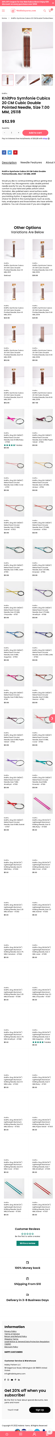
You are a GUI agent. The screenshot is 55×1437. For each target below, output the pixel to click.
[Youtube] (19, 1380)
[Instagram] (8, 1380)
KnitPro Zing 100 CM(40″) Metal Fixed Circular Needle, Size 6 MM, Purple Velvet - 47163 (14, 738)
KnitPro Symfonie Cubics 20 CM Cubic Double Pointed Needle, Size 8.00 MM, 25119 (42, 396)
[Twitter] (10, 152)
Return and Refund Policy (15, 1336)
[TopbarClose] (53, 3)
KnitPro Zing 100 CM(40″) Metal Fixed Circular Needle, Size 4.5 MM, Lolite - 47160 (42, 653)
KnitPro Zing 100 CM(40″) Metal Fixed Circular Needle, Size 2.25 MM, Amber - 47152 (42, 483)
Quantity (5, 128)
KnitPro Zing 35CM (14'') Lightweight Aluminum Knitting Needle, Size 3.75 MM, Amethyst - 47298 (14, 1035)
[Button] (44, 11)
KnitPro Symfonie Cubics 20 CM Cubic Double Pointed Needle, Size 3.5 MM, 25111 (14, 268)
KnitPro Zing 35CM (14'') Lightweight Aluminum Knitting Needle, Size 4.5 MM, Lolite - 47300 (13, 1080)
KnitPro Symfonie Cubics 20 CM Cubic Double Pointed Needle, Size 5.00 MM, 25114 (42, 311)
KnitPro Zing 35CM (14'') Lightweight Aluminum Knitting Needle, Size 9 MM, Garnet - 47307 (41, 1208)
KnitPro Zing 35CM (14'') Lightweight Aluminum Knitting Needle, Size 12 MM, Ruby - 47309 (13, 865)
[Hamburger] (4, 11)
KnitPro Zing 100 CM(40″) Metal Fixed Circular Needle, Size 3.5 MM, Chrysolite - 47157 (13, 611)
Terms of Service (12, 1334)
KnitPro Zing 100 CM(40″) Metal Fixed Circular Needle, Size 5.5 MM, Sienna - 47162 (42, 696)
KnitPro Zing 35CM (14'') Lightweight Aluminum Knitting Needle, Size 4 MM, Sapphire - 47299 (41, 1035)
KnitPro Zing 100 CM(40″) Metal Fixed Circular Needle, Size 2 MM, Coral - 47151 (13, 483)
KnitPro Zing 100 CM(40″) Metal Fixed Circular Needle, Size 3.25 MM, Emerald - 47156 (42, 568)
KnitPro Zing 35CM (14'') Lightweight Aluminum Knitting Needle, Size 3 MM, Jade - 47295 (41, 950)
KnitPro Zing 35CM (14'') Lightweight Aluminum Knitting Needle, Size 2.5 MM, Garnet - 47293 (41, 908)
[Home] (7, 1434)
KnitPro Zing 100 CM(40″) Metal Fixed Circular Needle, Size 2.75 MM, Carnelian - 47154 (42, 526)
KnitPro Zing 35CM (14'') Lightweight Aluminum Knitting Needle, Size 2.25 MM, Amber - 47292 (13, 908)
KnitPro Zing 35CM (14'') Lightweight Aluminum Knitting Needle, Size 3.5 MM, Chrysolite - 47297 (41, 993)
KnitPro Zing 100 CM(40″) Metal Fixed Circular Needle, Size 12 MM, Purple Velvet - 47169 (42, 438)
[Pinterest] (15, 152)
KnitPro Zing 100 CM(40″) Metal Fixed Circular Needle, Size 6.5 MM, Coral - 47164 (42, 738)
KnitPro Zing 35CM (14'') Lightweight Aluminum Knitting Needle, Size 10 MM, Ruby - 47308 (41, 823)
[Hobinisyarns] (23, 11)
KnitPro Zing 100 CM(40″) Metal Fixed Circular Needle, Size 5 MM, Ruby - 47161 (14, 696)
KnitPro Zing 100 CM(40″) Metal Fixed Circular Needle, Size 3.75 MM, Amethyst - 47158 (42, 611)
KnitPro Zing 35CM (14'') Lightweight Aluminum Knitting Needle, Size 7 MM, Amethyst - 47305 (41, 1165)
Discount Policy (11, 1347)
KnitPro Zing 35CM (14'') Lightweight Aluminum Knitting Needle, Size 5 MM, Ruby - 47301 (41, 1080)
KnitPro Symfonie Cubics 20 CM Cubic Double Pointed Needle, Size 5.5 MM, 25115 (14, 353)
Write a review (27, 1243)
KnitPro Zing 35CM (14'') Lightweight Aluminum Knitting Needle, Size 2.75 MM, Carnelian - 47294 (13, 950)
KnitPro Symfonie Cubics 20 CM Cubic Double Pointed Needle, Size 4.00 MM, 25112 (42, 268)
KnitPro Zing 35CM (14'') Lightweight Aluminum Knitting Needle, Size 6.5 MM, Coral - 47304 (13, 1165)
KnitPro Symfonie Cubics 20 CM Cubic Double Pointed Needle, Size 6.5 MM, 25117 (14, 396)
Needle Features (31, 162)
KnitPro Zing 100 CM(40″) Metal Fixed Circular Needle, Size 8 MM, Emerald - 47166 (42, 780)
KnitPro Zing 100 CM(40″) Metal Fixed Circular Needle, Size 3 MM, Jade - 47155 (14, 568)
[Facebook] (4, 152)
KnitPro (4, 93)
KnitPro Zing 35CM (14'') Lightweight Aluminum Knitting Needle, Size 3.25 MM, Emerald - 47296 (14, 993)
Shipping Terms (11, 1339)
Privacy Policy (10, 1331)
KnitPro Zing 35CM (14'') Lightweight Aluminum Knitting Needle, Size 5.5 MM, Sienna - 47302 (13, 1123)
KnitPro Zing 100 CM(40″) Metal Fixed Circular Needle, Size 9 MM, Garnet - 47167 (14, 823)
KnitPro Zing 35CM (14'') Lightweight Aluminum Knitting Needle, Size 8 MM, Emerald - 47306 (13, 1208)
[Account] (34, 1434)
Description (9, 162)
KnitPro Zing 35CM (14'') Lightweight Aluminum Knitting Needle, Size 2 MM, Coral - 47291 (41, 865)
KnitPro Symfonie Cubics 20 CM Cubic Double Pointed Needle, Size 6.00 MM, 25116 (42, 353)
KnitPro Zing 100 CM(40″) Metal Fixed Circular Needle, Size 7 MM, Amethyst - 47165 (13, 780)
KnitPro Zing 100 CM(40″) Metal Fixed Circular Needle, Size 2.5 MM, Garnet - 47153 (13, 526)
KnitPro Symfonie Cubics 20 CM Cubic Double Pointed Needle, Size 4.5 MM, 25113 (14, 311)
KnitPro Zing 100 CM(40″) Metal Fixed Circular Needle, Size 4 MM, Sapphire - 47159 (13, 653)
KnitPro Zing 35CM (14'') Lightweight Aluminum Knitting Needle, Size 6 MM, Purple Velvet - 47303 (42, 1123)
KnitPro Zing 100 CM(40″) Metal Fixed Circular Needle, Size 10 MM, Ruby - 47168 (13, 438)
